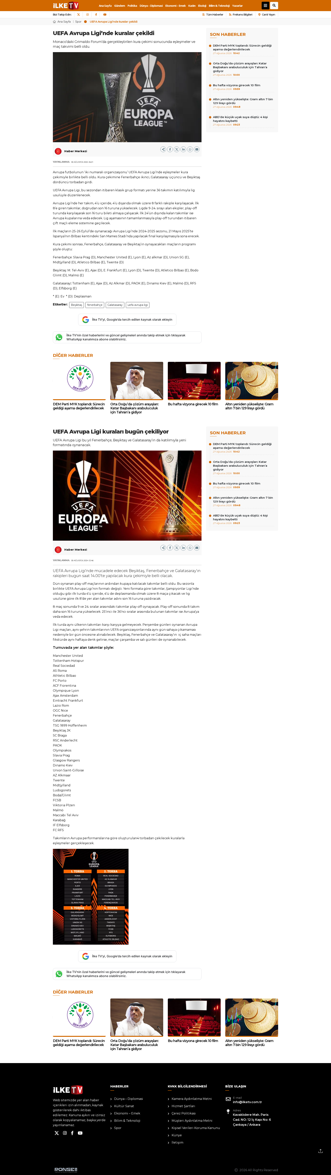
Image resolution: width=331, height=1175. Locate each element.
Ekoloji (202, 5)
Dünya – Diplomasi (151, 5)
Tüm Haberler (214, 14)
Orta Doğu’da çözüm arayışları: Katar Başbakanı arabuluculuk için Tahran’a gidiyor (240, 69)
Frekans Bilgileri (242, 14)
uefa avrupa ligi (138, 305)
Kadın (191, 5)
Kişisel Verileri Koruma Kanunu (196, 1128)
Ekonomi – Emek (175, 5)
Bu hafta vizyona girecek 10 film (236, 86)
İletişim (177, 1142)
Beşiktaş (76, 305)
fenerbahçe (94, 305)
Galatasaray (115, 305)
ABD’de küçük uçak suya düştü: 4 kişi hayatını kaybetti (240, 120)
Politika (132, 5)
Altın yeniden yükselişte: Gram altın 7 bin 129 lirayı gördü (243, 102)
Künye (177, 1135)
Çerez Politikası (184, 1113)
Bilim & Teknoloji (219, 5)
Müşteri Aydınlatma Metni (192, 1120)
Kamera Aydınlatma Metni (192, 1099)
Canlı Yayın (268, 14)
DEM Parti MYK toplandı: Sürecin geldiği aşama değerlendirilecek (242, 49)
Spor (78, 21)
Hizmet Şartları (183, 1106)
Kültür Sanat (124, 1106)
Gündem (119, 5)
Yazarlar (237, 5)
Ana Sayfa (105, 5)
